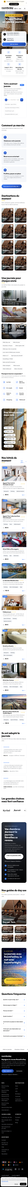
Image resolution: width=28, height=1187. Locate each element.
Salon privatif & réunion (9, 362)
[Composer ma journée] (21, 99)
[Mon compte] (24, 8)
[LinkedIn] (15, 1169)
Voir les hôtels (14, 44)
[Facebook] (22, 1169)
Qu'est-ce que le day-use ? (14, 1000)
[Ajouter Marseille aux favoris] (11, 258)
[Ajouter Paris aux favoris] (11, 210)
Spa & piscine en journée (6, 1127)
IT (10, 1165)
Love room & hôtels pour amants (11, 352)
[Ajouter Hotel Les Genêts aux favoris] (24, 630)
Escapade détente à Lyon (11, 114)
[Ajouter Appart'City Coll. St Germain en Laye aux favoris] (24, 468)
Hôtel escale (16, 365)
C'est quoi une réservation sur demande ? (14, 1029)
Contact (4, 1140)
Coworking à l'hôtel (8, 358)
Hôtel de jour (16, 342)
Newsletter (4, 1154)
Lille (16, 1091)
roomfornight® (16, 1175)
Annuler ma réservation (5, 1143)
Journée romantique (7, 1124)
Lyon (16, 1088)
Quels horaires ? (14, 1016)
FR (5, 1162)
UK (16, 1162)
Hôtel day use (6, 342)
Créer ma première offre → (14, 856)
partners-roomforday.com (9, 1177)
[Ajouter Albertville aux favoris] (24, 258)
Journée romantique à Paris (12, 107)
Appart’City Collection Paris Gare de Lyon (11, 516)
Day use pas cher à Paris (7, 1120)
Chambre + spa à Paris (10, 104)
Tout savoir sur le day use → (11, 186)
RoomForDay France (5, 1086)
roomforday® (5, 1175)
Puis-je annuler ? (14, 1011)
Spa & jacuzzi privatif (16, 355)
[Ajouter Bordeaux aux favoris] (24, 226)
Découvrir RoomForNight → (13, 981)
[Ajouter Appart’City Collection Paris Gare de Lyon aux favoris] (24, 500)
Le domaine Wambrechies (11, 580)
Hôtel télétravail (7, 368)
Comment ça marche (5, 1150)
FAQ (3, 1147)
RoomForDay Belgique (5, 1091)
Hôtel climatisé (18, 368)
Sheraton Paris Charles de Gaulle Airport (11, 712)
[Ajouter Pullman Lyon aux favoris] (24, 596)
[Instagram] (19, 1169)
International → (6, 1110)
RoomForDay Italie (7, 1107)
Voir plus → (22, 461)
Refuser (16, 1184)
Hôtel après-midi (19, 345)
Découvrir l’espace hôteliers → (13, 861)
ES (5, 1165)
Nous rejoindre (7, 1071)
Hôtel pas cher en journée (9, 349)
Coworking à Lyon (9, 110)
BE (10, 1162)
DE (22, 1162)
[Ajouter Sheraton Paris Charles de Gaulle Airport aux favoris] (24, 696)
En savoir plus (5, 1181)
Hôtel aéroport (6, 365)
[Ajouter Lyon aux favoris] (24, 210)
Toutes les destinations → (19, 1099)
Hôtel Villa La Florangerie (11, 549)
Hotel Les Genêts (8, 646)
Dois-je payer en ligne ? (14, 1005)
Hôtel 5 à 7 (5, 355)
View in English (14, 4)
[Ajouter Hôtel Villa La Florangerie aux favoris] (24, 533)
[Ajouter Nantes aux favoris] (24, 242)
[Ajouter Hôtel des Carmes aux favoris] (24, 665)
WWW (16, 1165)
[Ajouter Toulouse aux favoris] (11, 242)
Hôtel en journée (7, 1049)
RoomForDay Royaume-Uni (5, 1095)
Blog (16, 1122)
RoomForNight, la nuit (6, 1131)
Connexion (19, 1071)
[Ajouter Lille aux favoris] (11, 226)
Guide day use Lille (7, 1117)
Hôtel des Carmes (8, 680)
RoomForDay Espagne (5, 1104)
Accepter (23, 1184)
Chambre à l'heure (7, 345)
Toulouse (17, 1096)
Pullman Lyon (7, 612)
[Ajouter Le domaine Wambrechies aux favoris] (24, 565)
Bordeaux (17, 1093)
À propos (17, 1117)
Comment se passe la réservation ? (14, 1022)
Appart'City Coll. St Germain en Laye (9, 483)
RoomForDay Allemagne (5, 1099)
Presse (17, 1120)
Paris (16, 1086)
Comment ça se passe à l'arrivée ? (14, 1036)
